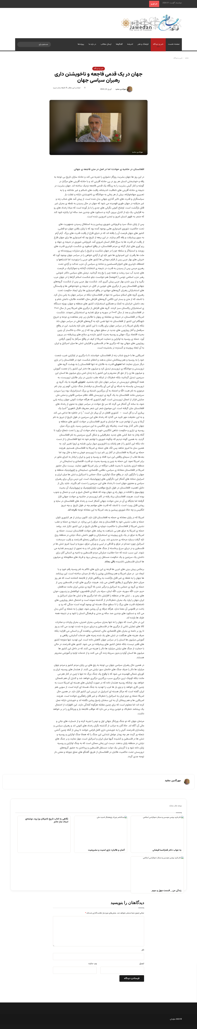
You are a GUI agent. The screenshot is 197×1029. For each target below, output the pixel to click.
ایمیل (141, 963)
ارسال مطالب (106, 44)
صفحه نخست (174, 44)
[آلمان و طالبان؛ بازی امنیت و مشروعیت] (100, 831)
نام (143, 950)
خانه (187, 58)
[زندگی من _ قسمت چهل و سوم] (157, 871)
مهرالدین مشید (120, 89)
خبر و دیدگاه (158, 44)
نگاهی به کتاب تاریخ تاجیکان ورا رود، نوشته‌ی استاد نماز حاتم (46, 821)
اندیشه (130, 44)
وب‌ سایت (92, 963)
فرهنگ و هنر (143, 44)
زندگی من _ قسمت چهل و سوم (166, 890)
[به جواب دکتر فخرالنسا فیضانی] (157, 831)
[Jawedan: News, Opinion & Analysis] (151, 22)
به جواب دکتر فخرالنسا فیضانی (166, 850)
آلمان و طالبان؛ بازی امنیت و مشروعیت (106, 850)
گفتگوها (119, 44)
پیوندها (81, 44)
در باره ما (92, 44)
